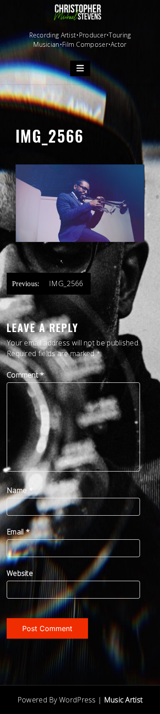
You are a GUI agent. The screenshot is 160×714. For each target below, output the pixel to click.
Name (20, 490)
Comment (25, 375)
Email (18, 532)
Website (20, 573)
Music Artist (123, 700)
